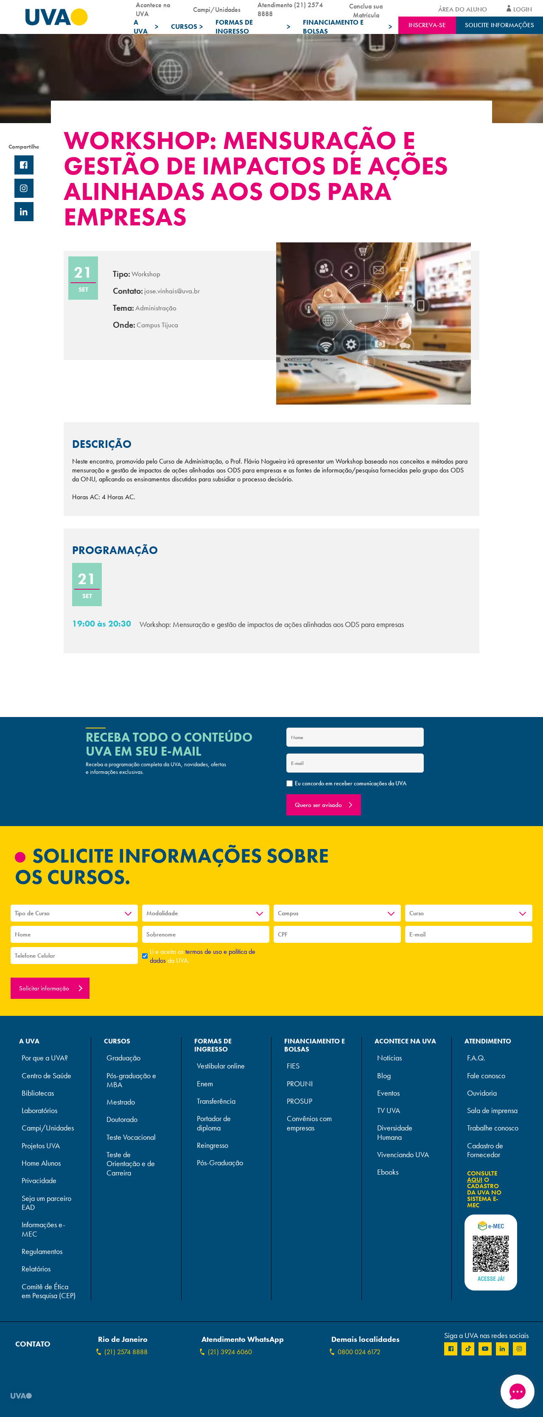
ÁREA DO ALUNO (462, 9)
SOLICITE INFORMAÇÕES (499, 25)
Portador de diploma (214, 1123)
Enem (205, 1084)
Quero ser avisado (318, 805)
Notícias (389, 1058)
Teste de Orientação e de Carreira (130, 1164)
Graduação (123, 1058)
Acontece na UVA (153, 9)
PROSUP (299, 1101)
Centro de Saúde (46, 1075)
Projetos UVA (41, 1145)
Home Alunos (41, 1163)
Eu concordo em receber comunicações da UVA (350, 783)
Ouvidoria (482, 1093)
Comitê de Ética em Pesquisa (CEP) (49, 1291)
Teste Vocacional (131, 1137)
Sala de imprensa (492, 1110)
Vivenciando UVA (403, 1154)
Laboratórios (39, 1110)
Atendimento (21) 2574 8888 (290, 9)
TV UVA (388, 1110)
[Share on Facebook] (24, 164)
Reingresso (212, 1145)
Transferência (216, 1101)
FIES (293, 1066)
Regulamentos (42, 1251)
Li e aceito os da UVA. (202, 956)
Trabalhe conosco (492, 1128)
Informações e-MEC (43, 1229)
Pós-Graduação (220, 1162)
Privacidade (39, 1180)
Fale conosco (486, 1075)
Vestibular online (221, 1066)
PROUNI (300, 1084)
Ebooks (387, 1172)
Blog (384, 1075)
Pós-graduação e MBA (131, 1080)
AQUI (474, 1179)
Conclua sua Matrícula (366, 9)
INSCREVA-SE (427, 25)
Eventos (388, 1093)
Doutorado (121, 1119)
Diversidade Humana (394, 1132)
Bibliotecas (38, 1093)
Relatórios (36, 1269)
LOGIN (522, 9)
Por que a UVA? (45, 1058)
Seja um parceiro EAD (46, 1203)
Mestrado (120, 1102)
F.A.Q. (476, 1058)
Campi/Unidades (217, 9)
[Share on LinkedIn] (24, 211)
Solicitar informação (45, 988)
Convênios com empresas (309, 1123)
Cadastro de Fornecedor (485, 1150)
